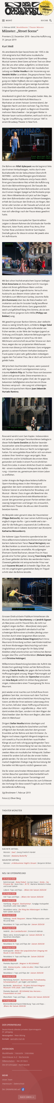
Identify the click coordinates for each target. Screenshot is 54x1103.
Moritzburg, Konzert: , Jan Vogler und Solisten (24, 981)
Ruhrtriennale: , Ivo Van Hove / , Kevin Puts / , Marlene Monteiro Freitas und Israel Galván (27, 884)
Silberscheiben (8, 1061)
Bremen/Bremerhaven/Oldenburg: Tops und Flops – (24, 1005)
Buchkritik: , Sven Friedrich (24, 987)
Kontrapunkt (24, 1065)
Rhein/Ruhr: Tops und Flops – (26, 997)
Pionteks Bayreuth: (21, 963)
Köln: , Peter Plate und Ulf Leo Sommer (26, 968)
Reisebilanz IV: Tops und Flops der (24, 924)
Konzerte (19, 1053)
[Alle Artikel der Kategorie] (27, 830)
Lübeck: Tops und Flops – (25, 890)
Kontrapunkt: (25, 952)
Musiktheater (22, 27)
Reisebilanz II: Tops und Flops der (23, 957)
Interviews (29, 1053)
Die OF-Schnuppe (9, 1065)
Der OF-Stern (22, 1061)
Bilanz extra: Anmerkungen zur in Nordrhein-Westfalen (23, 936)
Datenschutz (19, 1084)
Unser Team (7, 1079)
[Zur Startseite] (27, 9)
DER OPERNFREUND (11, 1024)
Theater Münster (36, 27)
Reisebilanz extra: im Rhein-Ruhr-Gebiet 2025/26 (25, 911)
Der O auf (11, 1089)
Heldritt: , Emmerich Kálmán (23, 931)
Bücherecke (24, 1057)
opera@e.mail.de (17, 1039)
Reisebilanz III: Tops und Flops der (24, 944)
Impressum (7, 1084)
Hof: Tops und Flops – (23, 897)
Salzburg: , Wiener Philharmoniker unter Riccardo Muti (26, 920)
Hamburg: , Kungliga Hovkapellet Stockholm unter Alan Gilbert (26, 905)
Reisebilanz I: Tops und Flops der (23, 973)
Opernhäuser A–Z (9, 1057)
